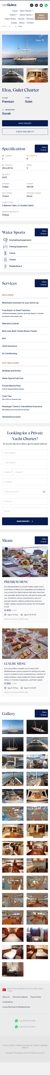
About (22, 23)
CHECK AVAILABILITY (25, 132)
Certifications (8, 1002)
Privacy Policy (35, 997)
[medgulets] (9, 5)
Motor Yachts (26, 15)
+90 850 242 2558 (27, 1021)
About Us (6, 997)
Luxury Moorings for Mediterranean (16, 1007)
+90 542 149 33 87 (27, 1027)
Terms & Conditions (20, 997)
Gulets (13, 15)
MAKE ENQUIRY (25, 123)
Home (15, 11)
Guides (14, 23)
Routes (21, 19)
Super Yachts (10, 19)
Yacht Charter (26, 11)
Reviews (30, 19)
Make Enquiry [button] (41, 16)
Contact (30, 23)
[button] (31, 5)
